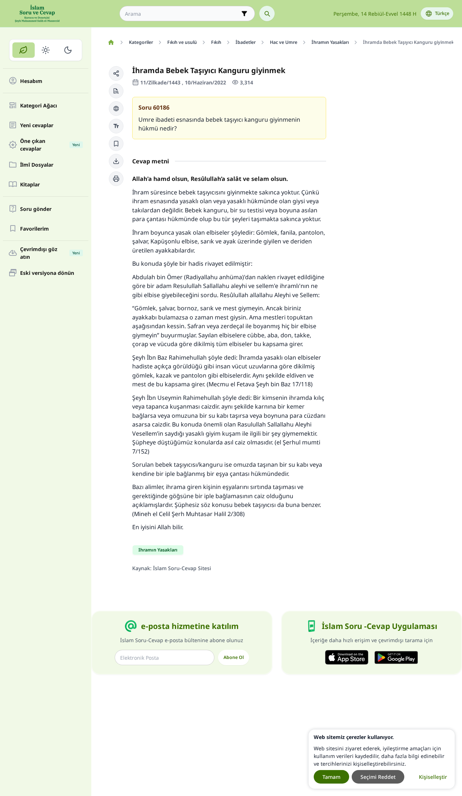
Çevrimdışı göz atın (50, 253)
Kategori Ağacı (38, 105)
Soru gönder (35, 208)
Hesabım (31, 80)
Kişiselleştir (433, 776)
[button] (116, 73)
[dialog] (382, 759)
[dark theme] (68, 50)
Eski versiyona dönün (47, 272)
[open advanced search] (244, 13)
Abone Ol (234, 657)
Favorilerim (34, 228)
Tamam (331, 776)
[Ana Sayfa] (111, 42)
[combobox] (182, 14)
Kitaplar (30, 184)
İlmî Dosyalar (36, 164)
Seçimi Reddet (378, 776)
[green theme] (23, 50)
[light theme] (46, 50)
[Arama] (267, 13)
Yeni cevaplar (36, 125)
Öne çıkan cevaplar (50, 144)
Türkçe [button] (442, 13)
